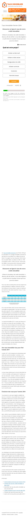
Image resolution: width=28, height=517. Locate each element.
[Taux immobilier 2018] (12, 7)
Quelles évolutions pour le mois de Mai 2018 (14, 490)
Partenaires (4, 514)
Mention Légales (10, 514)
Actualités (21, 512)
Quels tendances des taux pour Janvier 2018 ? (14, 482)
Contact (16, 514)
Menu (5, 11)
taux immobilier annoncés (10, 253)
